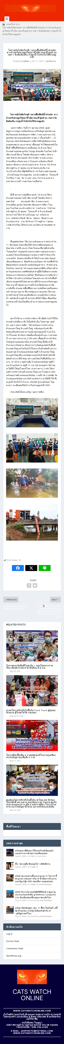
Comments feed (14, 948)
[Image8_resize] (32, 461)
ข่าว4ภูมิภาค (33, 867)
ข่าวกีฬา (31, 856)
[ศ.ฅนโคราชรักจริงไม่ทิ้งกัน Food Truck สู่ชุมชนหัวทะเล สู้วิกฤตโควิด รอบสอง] (32, 690)
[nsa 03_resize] (32, 539)
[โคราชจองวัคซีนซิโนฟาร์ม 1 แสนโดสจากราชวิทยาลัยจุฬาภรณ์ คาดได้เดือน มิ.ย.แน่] (32, 645)
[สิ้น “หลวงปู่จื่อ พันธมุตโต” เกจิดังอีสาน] (10, 866)
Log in (9, 933)
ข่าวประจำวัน (40, 856)
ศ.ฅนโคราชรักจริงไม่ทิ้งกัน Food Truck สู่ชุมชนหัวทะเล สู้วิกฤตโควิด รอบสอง (31, 711)
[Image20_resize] (32, 497)
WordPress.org (13, 955)
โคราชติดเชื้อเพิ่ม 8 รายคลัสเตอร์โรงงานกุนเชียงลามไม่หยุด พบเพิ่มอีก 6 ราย (31, 756)
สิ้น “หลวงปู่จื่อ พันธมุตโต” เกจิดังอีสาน (32, 863)
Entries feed (12, 941)
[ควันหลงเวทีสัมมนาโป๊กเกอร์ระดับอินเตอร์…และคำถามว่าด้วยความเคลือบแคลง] (10, 852)
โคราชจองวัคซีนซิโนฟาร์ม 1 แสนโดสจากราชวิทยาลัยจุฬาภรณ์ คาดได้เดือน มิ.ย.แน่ (29, 666)
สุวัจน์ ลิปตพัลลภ (45, 884)
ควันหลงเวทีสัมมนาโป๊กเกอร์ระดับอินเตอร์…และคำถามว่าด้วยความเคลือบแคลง (35, 852)
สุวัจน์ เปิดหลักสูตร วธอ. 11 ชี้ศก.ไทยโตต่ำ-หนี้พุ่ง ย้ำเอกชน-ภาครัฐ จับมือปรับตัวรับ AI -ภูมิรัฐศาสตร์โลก (36, 910)
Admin (26, 61)
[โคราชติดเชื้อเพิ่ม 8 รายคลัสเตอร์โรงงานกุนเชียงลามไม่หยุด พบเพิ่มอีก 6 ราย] (32, 735)
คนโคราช (13, 24)
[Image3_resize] (32, 426)
